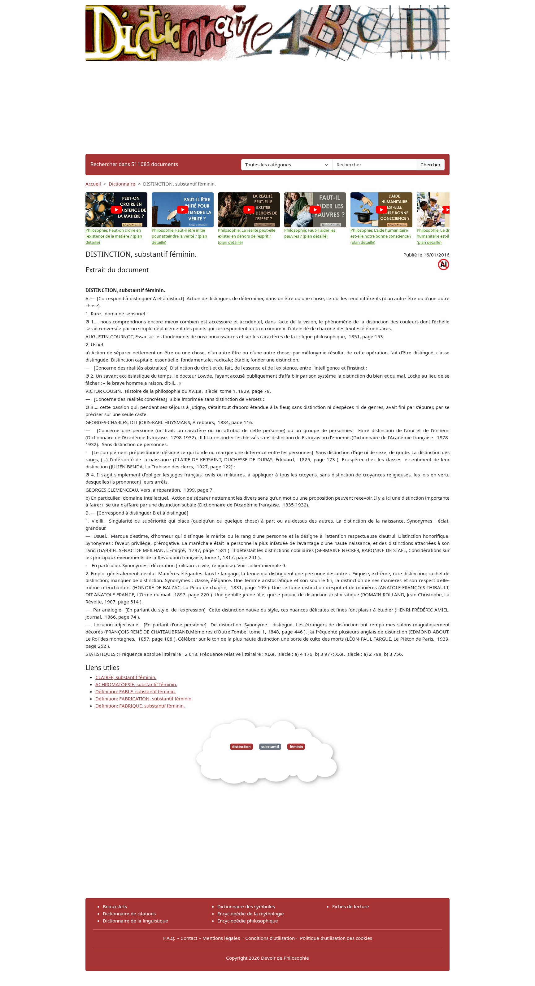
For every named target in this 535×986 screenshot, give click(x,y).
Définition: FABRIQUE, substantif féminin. (140, 706)
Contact (189, 938)
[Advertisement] (267, 107)
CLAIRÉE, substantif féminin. (125, 677)
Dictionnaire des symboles (246, 906)
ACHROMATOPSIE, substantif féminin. (136, 684)
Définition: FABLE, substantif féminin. (135, 691)
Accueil (93, 184)
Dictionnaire (122, 184)
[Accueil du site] (267, 30)
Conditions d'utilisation (270, 938)
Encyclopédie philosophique (247, 921)
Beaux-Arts (115, 906)
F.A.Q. (169, 938)
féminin (296, 746)
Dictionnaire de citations (129, 913)
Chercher (430, 164)
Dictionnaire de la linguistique (135, 921)
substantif (270, 746)
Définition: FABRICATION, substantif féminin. (144, 698)
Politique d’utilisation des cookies (336, 938)
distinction (241, 746)
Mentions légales (221, 938)
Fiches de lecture (350, 906)
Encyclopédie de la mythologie (250, 913)
